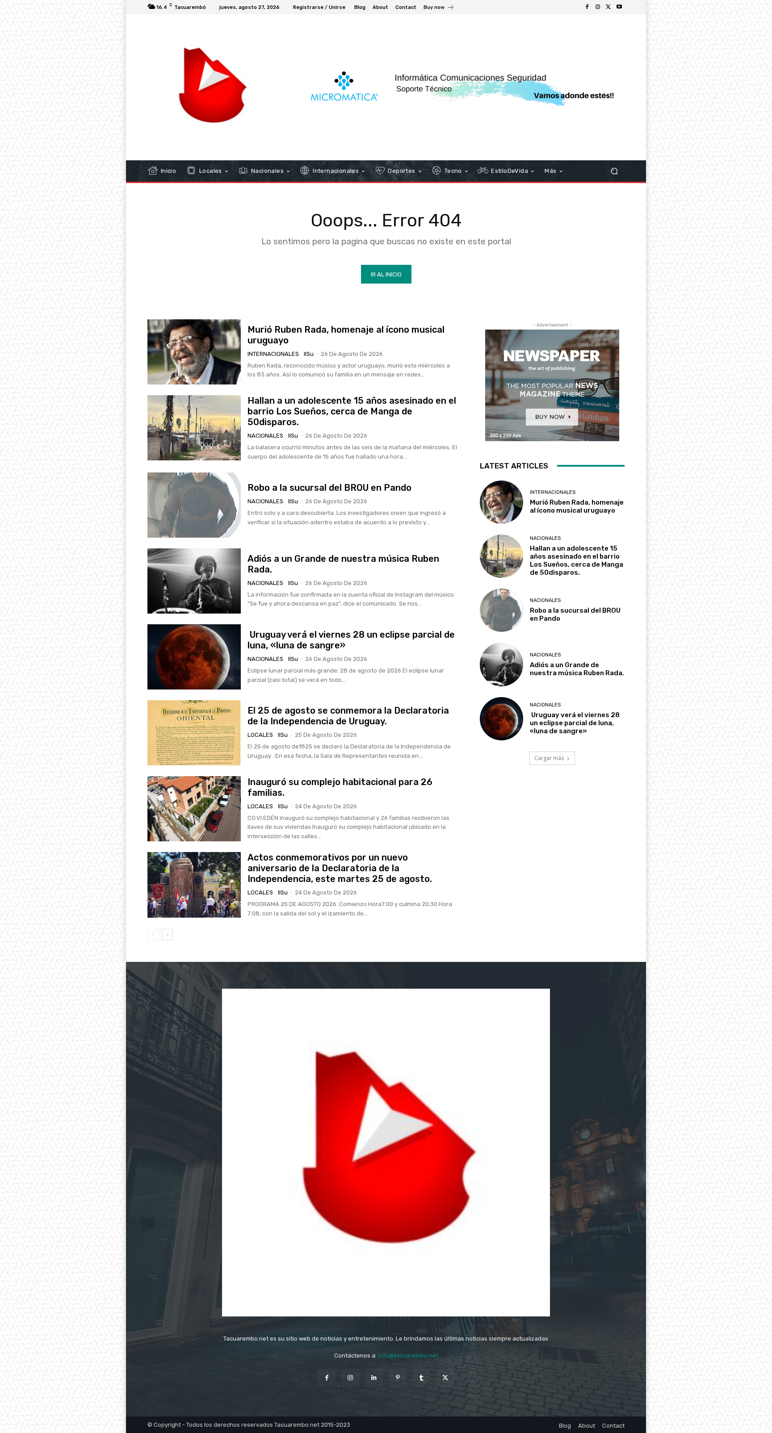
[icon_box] (439, 8)
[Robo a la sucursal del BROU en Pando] (194, 505)
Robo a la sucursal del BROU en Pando (329, 487)
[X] (608, 7)
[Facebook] (587, 7)
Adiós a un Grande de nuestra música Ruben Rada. (577, 669)
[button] (614, 171)
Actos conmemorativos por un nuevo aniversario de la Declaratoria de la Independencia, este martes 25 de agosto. (340, 868)
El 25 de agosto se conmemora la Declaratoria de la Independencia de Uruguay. (348, 716)
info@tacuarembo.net (408, 1355)
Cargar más (549, 758)
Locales (260, 735)
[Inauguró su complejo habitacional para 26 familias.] (194, 808)
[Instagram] (597, 7)
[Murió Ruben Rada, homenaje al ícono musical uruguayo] (194, 351)
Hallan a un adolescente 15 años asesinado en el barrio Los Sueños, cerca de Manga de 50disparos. (352, 411)
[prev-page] (153, 934)
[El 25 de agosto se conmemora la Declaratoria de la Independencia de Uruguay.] (194, 732)
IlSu (309, 354)
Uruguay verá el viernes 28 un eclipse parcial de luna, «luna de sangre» (575, 723)
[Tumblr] (421, 1378)
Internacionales (273, 354)
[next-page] (167, 934)
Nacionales (265, 436)
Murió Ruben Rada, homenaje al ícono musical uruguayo (577, 506)
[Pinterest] (398, 1378)
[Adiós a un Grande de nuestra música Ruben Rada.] (194, 581)
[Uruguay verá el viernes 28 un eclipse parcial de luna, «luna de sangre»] (194, 656)
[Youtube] (619, 7)
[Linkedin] (374, 1378)
